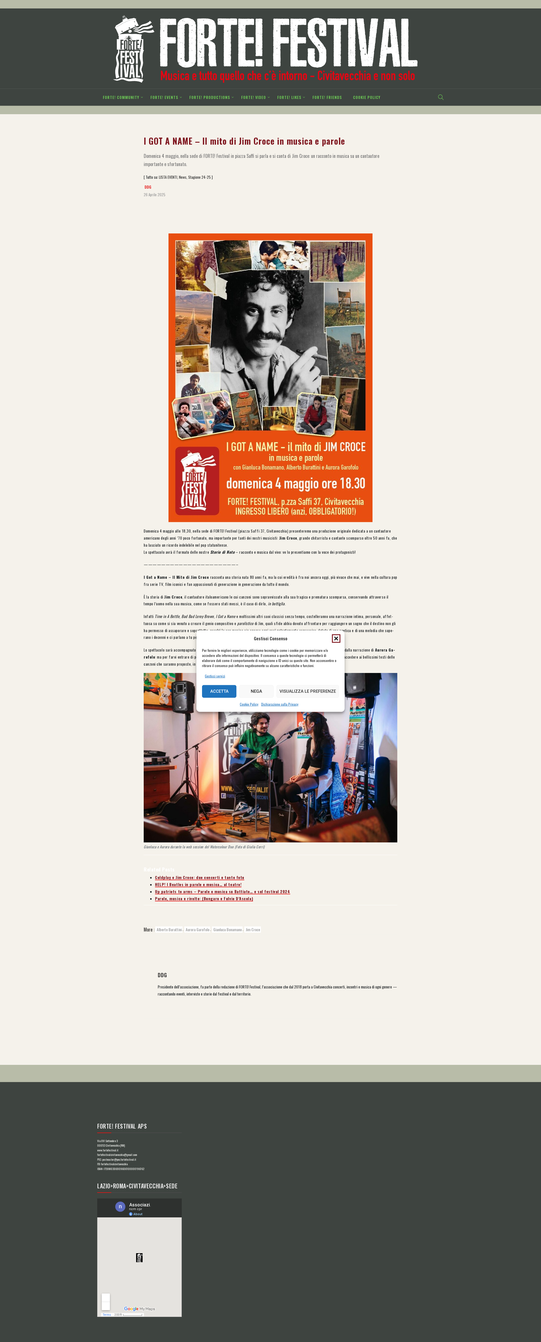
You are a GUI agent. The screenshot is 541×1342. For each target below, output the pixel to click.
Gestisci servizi (215, 676)
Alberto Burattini (169, 929)
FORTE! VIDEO (253, 97)
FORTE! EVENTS (164, 97)
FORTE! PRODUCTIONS (209, 97)
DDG (148, 187)
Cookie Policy (249, 704)
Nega (256, 691)
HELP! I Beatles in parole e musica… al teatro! (198, 884)
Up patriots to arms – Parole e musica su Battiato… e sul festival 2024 (222, 891)
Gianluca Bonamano (227, 929)
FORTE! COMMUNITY (121, 97)
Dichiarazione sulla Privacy (279, 704)
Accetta (219, 691)
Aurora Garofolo (197, 929)
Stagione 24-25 (199, 177)
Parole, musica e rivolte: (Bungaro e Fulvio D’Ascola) (204, 898)
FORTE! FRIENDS (327, 97)
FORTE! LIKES (289, 97)
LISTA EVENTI (168, 177)
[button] (336, 638)
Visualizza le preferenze (308, 691)
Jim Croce (253, 929)
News (183, 177)
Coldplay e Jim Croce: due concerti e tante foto (199, 877)
